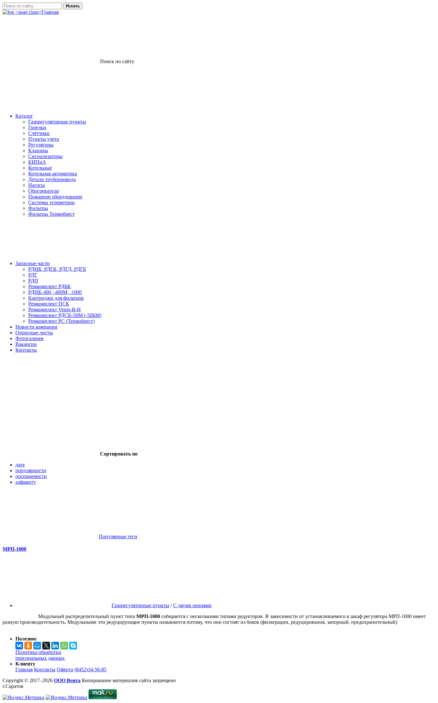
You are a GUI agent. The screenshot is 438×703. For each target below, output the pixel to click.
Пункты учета (43, 139)
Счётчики (39, 133)
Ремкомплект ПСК (48, 303)
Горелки (37, 127)
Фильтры (38, 208)
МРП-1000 (14, 549)
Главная (24, 669)
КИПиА (37, 162)
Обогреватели (43, 191)
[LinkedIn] (55, 645)
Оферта (65, 669)
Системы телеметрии (51, 202)
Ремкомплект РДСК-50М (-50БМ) (64, 315)
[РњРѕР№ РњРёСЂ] (37, 645)
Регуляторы (41, 144)
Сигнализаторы (45, 156)
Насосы (36, 185)
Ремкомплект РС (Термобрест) (61, 321)
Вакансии (26, 344)
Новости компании (36, 327)
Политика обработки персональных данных (40, 655)
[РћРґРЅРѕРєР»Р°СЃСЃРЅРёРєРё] (28, 645)
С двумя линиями (192, 605)
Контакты (26, 350)
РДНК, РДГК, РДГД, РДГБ (57, 269)
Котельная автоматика (52, 173)
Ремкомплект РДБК (49, 286)
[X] (46, 645)
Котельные (40, 168)
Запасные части (32, 263)
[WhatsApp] (64, 645)
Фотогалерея (29, 338)
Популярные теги (118, 536)
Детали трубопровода (52, 179)
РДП (33, 280)
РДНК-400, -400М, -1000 (55, 292)
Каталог (24, 116)
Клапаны (38, 150)
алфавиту (25, 482)
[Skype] (73, 645)
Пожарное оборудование (55, 196)
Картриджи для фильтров (56, 298)
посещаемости (31, 476)
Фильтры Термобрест (51, 214)
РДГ (32, 275)
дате (20, 464)
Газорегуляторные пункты (57, 121)
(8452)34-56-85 (90, 669)
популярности (30, 470)
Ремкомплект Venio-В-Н (54, 309)
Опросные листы (34, 332)
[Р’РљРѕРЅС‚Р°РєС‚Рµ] (19, 645)
